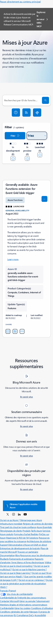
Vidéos (48, 562)
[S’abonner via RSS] (26, 112)
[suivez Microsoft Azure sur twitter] (7, 514)
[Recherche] (45, 100)
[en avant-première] (27, 158)
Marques (33, 611)
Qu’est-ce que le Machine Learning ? (29, 569)
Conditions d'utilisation (42, 608)
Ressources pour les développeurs (36, 555)
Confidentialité (7, 608)
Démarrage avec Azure (31, 520)
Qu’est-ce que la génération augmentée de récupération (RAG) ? (26, 583)
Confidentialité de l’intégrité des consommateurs (23, 597)
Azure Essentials (44, 527)
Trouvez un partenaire (27, 551)
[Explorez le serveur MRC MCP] (37, 112)
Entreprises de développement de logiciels (20, 548)
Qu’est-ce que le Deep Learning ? (15, 572)
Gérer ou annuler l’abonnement (34, 601)
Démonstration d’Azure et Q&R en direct (27, 544)
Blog (17, 555)
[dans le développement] (13, 158)
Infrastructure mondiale (11, 523)
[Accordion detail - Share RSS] (15, 331)
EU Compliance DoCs (24, 615)
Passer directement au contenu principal (20, 1)
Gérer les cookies (22, 608)
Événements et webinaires (21, 558)
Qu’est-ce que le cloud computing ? (17, 565)
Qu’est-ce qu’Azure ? (10, 520)
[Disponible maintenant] (40, 154)
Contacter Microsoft (9, 601)
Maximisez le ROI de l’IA (17, 537)
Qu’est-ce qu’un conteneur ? (32, 579)
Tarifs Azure (36, 530)
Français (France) (8, 590)
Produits (26, 530)
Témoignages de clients (11, 530)
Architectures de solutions (39, 541)
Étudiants (4, 558)
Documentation (7, 555)
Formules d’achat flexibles (26, 534)
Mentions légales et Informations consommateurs (23, 604)
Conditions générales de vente (14, 611)
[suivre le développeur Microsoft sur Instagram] (13, 514)
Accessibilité (40, 615)
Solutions (33, 537)
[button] (16, 112)
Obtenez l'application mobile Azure (23, 506)
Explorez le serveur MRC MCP (41, 19)
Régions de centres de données (38, 523)
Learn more (12, 259)
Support (4, 544)
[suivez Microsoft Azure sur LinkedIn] (19, 514)
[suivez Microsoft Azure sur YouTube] (25, 514)
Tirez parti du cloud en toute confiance (18, 527)
